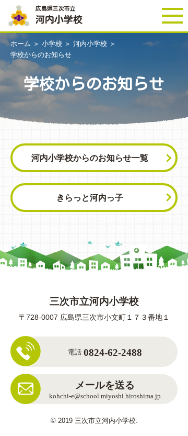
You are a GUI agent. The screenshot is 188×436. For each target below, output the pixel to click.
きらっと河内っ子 (89, 197)
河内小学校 (90, 44)
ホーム (20, 44)
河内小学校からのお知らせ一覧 (89, 157)
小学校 (52, 44)
